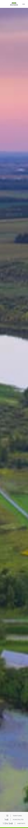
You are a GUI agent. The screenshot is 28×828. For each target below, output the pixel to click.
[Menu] (24, 4)
